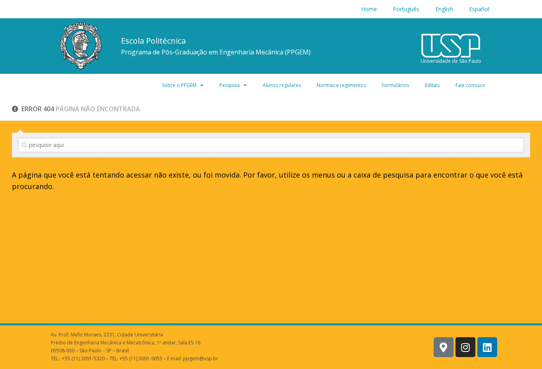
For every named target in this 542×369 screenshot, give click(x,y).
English (444, 9)
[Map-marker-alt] (444, 347)
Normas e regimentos (341, 85)
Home (369, 9)
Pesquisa (229, 85)
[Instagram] (465, 347)
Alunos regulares (282, 85)
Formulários (395, 85)
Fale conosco (470, 85)
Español (479, 9)
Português (406, 9)
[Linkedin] (487, 347)
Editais (432, 85)
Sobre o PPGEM (179, 85)
